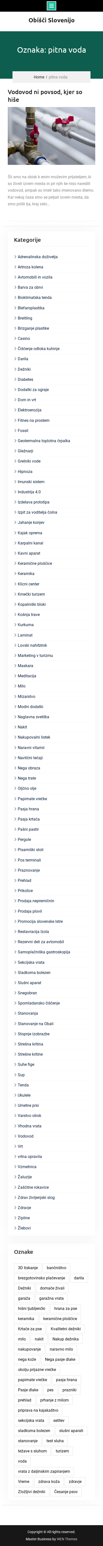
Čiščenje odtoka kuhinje (39, 348)
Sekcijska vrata (31, 962)
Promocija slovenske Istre (40, 921)
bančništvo (56, 1267)
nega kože (27, 1359)
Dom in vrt (27, 399)
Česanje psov (66, 1491)
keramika (26, 1318)
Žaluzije (25, 1177)
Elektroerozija (30, 410)
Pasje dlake (28, 1390)
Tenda (23, 1085)
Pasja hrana (28, 809)
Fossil (23, 430)
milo (22, 1339)
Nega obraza (29, 768)
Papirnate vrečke (32, 798)
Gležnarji (25, 451)
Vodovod (26, 1136)
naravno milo (61, 1349)
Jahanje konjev (31, 522)
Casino (24, 338)
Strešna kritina (30, 1044)
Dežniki (24, 369)
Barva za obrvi (30, 287)
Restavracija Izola (33, 931)
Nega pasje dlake (60, 1359)
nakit (39, 1339)
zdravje (75, 1481)
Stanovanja (28, 1013)
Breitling (25, 318)
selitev (58, 1420)
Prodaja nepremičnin (36, 901)
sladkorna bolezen (34, 1430)
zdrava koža (49, 1481)
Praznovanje (29, 870)
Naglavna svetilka (33, 717)
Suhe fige (26, 1064)
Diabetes (25, 379)
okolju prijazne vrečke (37, 1369)
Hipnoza (25, 471)
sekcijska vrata (31, 1420)
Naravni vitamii (31, 747)
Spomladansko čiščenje (39, 1003)
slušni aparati (71, 1430)
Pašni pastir (28, 829)
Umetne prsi (28, 1105)
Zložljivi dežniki (31, 1491)
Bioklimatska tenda (35, 297)
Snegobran (27, 993)
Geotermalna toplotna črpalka (44, 440)
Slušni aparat (29, 982)
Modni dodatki (30, 706)
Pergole (24, 839)
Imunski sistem (31, 481)
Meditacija (27, 676)
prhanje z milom (54, 1400)
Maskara (25, 665)
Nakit (22, 727)
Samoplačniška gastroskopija (44, 952)
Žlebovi (24, 1228)
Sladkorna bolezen (34, 972)
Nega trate (27, 778)
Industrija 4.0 (29, 492)
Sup (21, 1075)
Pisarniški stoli (31, 849)
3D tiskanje (28, 1267)
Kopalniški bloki (32, 604)
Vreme (23, 1481)
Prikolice (25, 890)
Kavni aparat (29, 553)
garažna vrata (51, 1298)
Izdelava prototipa (34, 502)
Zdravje (24, 1207)
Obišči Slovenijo (51, 20)
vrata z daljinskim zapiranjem (44, 1471)
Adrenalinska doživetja (38, 256)
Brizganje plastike (33, 328)
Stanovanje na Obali (36, 1023)
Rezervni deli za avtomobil (41, 941)
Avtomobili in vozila (35, 277)
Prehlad (24, 880)
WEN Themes (67, 1539)
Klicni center (28, 584)
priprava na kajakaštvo (38, 1410)
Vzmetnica (27, 1166)
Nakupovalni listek (34, 737)
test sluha (55, 1440)
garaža (24, 1298)
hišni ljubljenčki (31, 1308)
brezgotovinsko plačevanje (41, 1278)
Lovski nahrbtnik (32, 645)
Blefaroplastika (31, 308)
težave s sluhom (32, 1451)
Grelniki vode (29, 461)
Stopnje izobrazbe (34, 1034)
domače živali (52, 1288)
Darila (23, 359)
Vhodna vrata (30, 1126)
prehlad (24, 1400)
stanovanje (28, 1440)
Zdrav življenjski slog (36, 1197)
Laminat (25, 635)
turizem (62, 1451)
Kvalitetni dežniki (66, 1329)
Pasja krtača (29, 819)
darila (79, 1278)
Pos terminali (29, 860)
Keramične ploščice (35, 563)
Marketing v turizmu (35, 655)
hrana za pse (65, 1308)
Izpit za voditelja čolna (37, 512)
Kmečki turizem (31, 594)
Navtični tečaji (30, 757)
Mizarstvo (26, 696)
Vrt (20, 1146)
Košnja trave (29, 614)
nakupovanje (29, 1349)
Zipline (24, 1218)
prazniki (69, 1390)
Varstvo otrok (29, 1115)
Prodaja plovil (30, 911)
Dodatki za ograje (33, 389)
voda (22, 1461)
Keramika (26, 573)
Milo (22, 686)
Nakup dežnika (65, 1339)
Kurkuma (26, 624)
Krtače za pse (30, 1329)
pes (50, 1390)
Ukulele (24, 1095)
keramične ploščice (60, 1318)
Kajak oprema (30, 533)
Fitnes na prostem (34, 420)
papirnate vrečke (32, 1379)
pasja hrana (66, 1379)
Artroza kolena (30, 267)
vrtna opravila (30, 1156)
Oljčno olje (27, 788)
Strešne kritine (30, 1054)
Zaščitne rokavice (33, 1187)
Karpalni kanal (30, 543)
